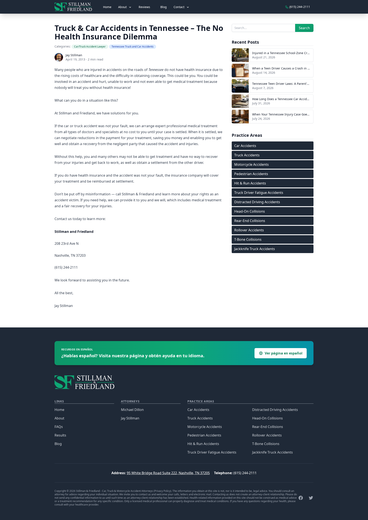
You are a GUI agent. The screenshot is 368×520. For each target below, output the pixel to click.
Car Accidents (245, 145)
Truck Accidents (247, 155)
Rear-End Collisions (249, 220)
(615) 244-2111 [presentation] (299, 7)
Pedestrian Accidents (251, 173)
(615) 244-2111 (245, 473)
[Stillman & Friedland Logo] (75, 7)
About (59, 418)
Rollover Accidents (249, 230)
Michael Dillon (132, 409)
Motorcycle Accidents (251, 164)
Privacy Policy (162, 491)
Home (107, 7)
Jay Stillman (74, 55)
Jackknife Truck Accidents (254, 248)
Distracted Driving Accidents (257, 202)
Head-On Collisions (249, 211)
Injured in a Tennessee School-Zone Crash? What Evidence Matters (300, 53)
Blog (163, 7)
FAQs (59, 426)
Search (304, 28)
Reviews (144, 7)
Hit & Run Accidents (250, 183)
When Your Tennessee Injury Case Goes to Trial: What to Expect (297, 114)
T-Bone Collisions (248, 239)
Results (60, 435)
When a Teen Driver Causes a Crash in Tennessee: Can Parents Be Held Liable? (308, 68)
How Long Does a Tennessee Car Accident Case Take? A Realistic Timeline (304, 99)
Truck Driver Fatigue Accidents (258, 192)
